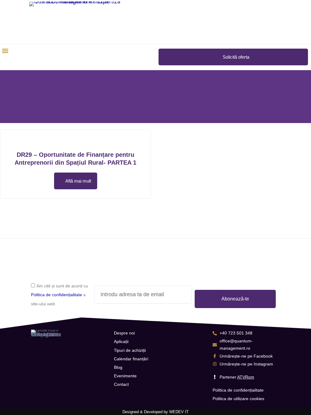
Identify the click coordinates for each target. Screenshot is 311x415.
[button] (5, 51)
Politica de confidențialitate (56, 294)
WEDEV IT (179, 412)
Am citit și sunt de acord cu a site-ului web (59, 294)
